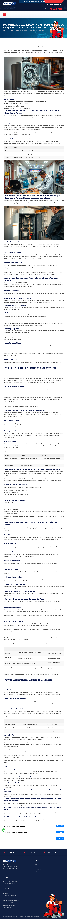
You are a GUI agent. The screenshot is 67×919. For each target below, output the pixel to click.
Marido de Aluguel (7, 907)
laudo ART (5, 898)
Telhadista (5, 910)
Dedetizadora (6, 886)
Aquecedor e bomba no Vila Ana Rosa (14, 826)
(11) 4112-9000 (32, 852)
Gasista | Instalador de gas (9, 895)
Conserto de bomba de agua (10, 881)
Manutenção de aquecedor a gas (11, 900)
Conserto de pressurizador (9, 883)
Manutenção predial (8, 902)
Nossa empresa (38, 867)
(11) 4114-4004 (52, 852)
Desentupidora (6, 888)
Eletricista (5, 890)
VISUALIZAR (60, 825)
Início (4, 30)
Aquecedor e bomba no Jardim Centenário (15, 832)
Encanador (5, 893)
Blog (35, 871)
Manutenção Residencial (9, 905)
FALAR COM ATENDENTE (54, 5)
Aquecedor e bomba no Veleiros (13, 839)
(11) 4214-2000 (11, 852)
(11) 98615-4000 (56, 9)
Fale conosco (37, 869)
